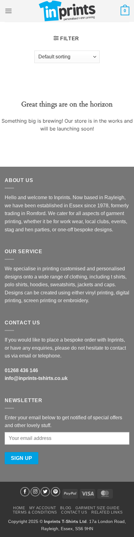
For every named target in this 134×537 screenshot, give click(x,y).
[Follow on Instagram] (35, 491)
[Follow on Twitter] (45, 491)
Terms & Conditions (35, 512)
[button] (8, 10)
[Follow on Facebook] (25, 491)
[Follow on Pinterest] (55, 491)
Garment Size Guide (97, 508)
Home (19, 508)
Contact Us (74, 512)
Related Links (107, 512)
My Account (42, 508)
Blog (65, 508)
